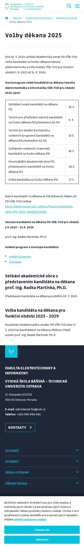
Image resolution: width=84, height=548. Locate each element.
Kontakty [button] (17, 427)
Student (12, 461)
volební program (20, 256)
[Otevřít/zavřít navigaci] (77, 6)
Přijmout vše (42, 529)
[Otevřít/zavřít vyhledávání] (69, 7)
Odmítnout (42, 539)
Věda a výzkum (17, 472)
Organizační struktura (39, 18)
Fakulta (17, 18)
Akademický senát (66, 18)
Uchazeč (12, 450)
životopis (15, 262)
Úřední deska (16, 483)
